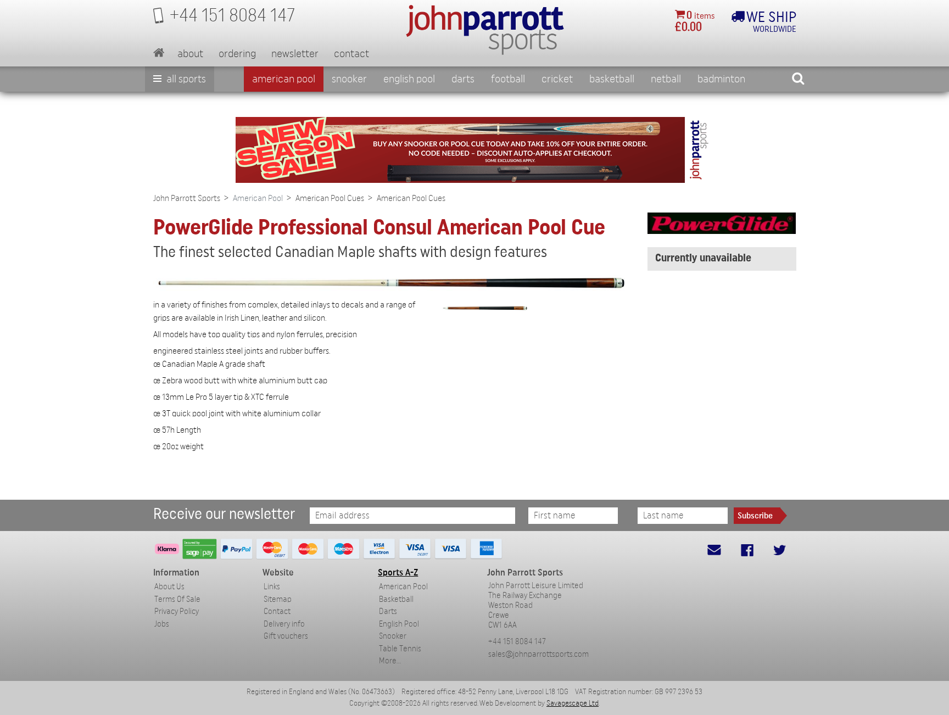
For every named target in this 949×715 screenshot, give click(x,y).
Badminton (721, 79)
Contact (351, 53)
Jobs (161, 624)
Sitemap (278, 599)
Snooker (349, 79)
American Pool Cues (329, 198)
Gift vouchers (286, 636)
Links (272, 587)
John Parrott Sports (186, 198)
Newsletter (295, 53)
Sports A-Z (398, 572)
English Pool (399, 624)
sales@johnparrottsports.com (538, 654)
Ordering (237, 53)
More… (390, 661)
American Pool (283, 79)
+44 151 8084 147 (517, 642)
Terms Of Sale (177, 599)
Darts (462, 79)
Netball (666, 79)
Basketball (611, 79)
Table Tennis (400, 649)
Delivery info (284, 624)
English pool (409, 79)
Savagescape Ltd (572, 703)
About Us (169, 587)
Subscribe (755, 515)
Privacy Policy (176, 611)
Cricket (557, 79)
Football (508, 79)
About (190, 53)
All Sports (185, 79)
